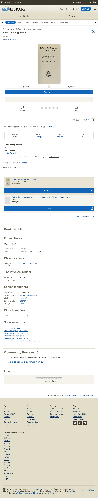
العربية (6, 435)
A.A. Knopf (37, 137)
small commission (54, 157)
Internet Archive (9, 333)
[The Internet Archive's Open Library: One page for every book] (13, 8)
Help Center (77, 408)
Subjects (30, 417)
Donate (76, 2)
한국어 (6, 460)
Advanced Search (33, 422)
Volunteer (7, 411)
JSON (73, 395)
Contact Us (77, 411)
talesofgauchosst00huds (28, 295)
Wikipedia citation (89, 395)
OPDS (79, 395)
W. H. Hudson (11, 39)
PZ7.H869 (33, 264)
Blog (6, 419)
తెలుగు (6, 471)
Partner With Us (10, 414)
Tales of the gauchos (26, 29)
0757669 (90, 490)
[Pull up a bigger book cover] (49, 83)
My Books (24, 16)
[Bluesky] (75, 423)
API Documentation (57, 411)
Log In (76, 9)
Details (35, 22)
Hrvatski (7, 454)
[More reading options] (91, 92)
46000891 (23, 298)
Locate (49, 208)
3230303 (22, 304)
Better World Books (12, 153)
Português (8, 462)
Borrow (47, 92)
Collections (31, 419)
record (37, 341)
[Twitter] (80, 423)
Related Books (64, 22)
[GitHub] (85, 423)
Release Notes (78, 419)
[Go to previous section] (3, 22)
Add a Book (77, 417)
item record (20, 333)
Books (29, 411)
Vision (6, 408)
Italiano (7, 457)
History (86, 121)
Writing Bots (54, 417)
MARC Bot (86, 119)
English (60, 137)
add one (49, 127)
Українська (8, 473)
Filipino (7, 479)
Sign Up (86, 9)
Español (7, 446)
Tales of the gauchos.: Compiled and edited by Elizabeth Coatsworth (41, 197)
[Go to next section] (95, 22)
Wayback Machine (23, 493)
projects (71, 491)
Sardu (6, 468)
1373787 (22, 301)
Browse (72, 16)
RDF (68, 395)
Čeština (7, 438)
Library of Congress (11, 331)
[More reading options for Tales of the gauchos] (91, 99)
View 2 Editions (23, 22)
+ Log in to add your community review (24, 361)
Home (29, 408)
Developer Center (56, 408)
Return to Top (32, 425)
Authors (30, 414)
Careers (7, 417)
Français (7, 449)
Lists (53, 22)
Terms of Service (10, 422)
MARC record (15, 328)
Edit (92, 120)
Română (7, 465)
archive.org (35, 493)
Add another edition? (85, 216)
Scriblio (6, 328)
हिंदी (5, 452)
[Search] (61, 8)
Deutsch (7, 441)
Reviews (44, 22)
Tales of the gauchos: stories (24, 179)
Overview (10, 22)
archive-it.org (49, 493)
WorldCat (8, 147)
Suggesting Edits (79, 414)
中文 (5, 476)
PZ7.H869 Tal (24, 264)
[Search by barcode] (67, 8)
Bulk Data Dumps (56, 414)
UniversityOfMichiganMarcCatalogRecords (19, 341)
